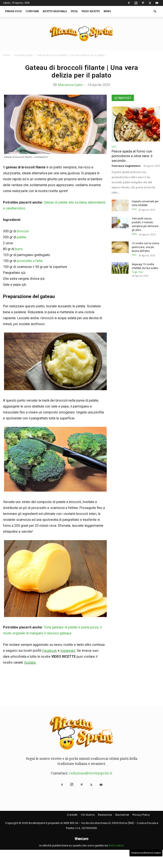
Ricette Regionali (55, 11)
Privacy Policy (141, 815)
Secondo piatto (23, 55)
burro (19, 249)
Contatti (72, 815)
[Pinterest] (143, 3)
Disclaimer (122, 815)
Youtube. (30, 662)
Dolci (114, 146)
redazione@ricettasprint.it (90, 773)
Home (6, 55)
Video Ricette (91, 11)
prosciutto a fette (30, 261)
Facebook (49, 651)
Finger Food (13, 11)
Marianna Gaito (70, 84)
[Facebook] (129, 3)
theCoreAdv (116, 845)
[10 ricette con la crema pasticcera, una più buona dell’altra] (120, 247)
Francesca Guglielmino (126, 165)
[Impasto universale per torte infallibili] (120, 205)
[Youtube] (157, 3)
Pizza (74, 11)
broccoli (23, 231)
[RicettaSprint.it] (81, 34)
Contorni (32, 11)
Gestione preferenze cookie (146, 852)
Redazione (105, 815)
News (107, 11)
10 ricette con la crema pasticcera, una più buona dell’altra (145, 247)
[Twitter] (150, 3)
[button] (155, 11)
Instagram (67, 651)
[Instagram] (136, 3)
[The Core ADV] (81, 840)
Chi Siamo (88, 815)
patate (21, 237)
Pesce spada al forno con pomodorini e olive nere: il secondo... (132, 156)
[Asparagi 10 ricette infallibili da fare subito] (120, 268)
